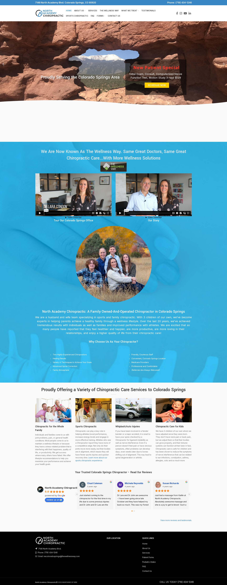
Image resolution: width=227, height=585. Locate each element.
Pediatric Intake (149, 562)
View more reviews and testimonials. (176, 520)
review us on (53, 499)
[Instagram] (181, 13)
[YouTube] (185, 13)
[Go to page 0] (132, 510)
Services (146, 553)
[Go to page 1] (134, 511)
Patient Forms (148, 557)
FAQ (144, 566)
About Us (146, 548)
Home (144, 544)
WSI (75, 582)
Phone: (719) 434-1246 (179, 2)
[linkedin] (190, 13)
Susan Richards (95, 483)
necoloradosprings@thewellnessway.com (62, 556)
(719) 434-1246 (51, 552)
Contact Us (147, 571)
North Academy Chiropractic (62, 487)
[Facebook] (177, 13)
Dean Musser (132, 483)
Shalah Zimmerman (172, 483)
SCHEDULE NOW (157, 85)
